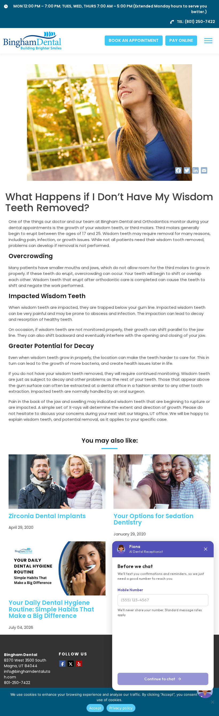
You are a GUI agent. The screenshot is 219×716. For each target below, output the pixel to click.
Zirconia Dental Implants (47, 516)
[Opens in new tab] (62, 664)
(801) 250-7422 (200, 21)
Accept (95, 708)
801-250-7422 (17, 682)
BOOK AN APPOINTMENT (134, 40)
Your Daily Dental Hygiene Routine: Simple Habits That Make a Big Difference (51, 609)
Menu (209, 40)
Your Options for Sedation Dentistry (153, 519)
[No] (212, 702)
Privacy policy (121, 708)
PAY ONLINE (181, 40)
